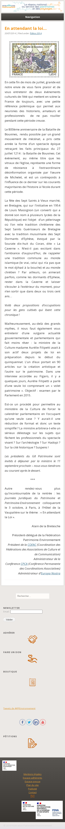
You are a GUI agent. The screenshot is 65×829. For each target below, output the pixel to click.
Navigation (32, 17)
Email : (6, 611)
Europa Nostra (50, 573)
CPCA (24, 564)
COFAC (32, 545)
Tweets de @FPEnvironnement (19, 708)
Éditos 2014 (36, 33)
